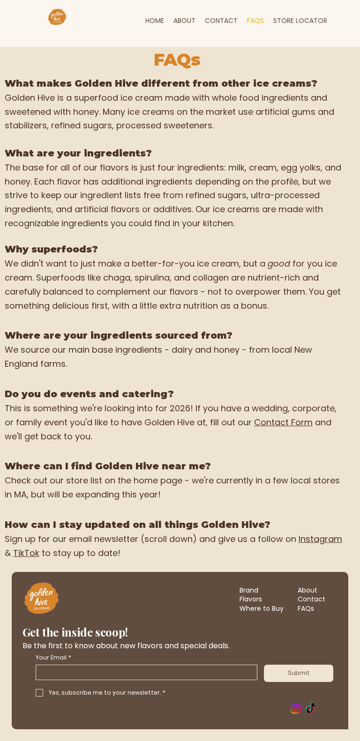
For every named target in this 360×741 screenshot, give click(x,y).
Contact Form (283, 422)
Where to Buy (262, 608)
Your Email (53, 657)
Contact (311, 599)
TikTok (26, 553)
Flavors (251, 599)
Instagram (320, 539)
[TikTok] (310, 708)
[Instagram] (295, 708)
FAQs (306, 608)
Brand (249, 590)
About (307, 590)
